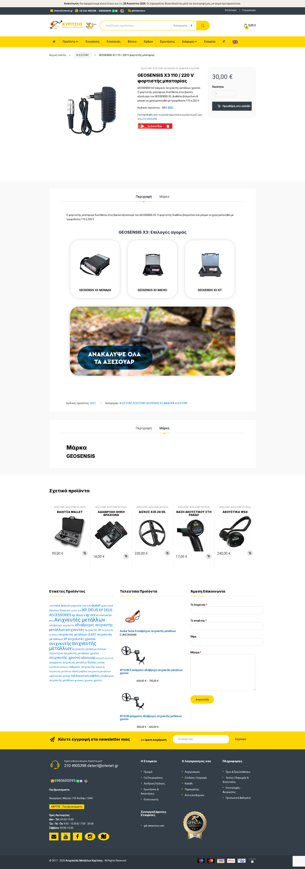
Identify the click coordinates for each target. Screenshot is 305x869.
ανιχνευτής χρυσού (64, 657)
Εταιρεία (209, 41)
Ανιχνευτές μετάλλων (79, 620)
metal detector (62, 605)
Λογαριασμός (249, 10)
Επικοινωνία (151, 799)
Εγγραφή (202, 777)
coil (51, 605)
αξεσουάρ (88, 658)
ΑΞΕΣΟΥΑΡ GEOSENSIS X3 (165, 68)
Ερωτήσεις (167, 41)
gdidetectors (138, 10)
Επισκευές (114, 41)
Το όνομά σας (198, 604)
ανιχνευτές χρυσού (81, 639)
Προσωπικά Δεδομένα (238, 797)
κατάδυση (54, 667)
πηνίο (75, 671)
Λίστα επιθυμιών (194, 795)
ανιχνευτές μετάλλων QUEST (77, 634)
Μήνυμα (195, 652)
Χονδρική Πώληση (154, 783)
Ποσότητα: (218, 86)
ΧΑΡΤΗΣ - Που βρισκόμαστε (66, 806)
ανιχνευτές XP (93, 630)
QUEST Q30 (76, 611)
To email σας (198, 620)
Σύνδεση (190, 777)
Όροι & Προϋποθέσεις (238, 772)
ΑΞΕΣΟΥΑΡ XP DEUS (75, 507)
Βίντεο (132, 41)
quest (96, 605)
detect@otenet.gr (63, 10)
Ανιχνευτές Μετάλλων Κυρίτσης (84, 860)
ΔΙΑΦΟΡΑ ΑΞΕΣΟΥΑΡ (189, 68)
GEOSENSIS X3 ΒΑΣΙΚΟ (152, 290)
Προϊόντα (70, 41)
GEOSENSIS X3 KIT (210, 290)
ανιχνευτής (60, 643)
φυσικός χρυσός (83, 680)
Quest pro (64, 610)
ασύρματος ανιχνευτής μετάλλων (68, 662)
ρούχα (66, 675)
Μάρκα (164, 196)
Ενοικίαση (92, 41)
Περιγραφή (144, 196)
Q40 (89, 606)
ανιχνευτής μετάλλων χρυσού (81, 653)
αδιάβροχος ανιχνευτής (61, 625)
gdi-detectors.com (154, 825)
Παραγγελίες (192, 789)
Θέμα (193, 636)
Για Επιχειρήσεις (153, 777)
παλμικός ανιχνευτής (82, 666)
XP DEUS (90, 610)
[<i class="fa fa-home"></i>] (54, 41)
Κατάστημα (231, 10)
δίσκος (92, 662)
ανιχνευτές (74, 630)
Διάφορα (189, 41)
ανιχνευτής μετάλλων (72, 645)
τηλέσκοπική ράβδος (85, 675)
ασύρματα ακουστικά (104, 658)
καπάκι (101, 662)
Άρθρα (148, 41)
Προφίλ (148, 772)
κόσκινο (64, 667)
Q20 (84, 606)
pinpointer (76, 605)
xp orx (90, 615)
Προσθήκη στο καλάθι (236, 106)
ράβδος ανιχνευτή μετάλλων (95, 671)
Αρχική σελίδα (57, 55)
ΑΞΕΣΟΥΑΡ (82, 55)
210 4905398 (149, 119)
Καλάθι (189, 783)
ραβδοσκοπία (55, 676)
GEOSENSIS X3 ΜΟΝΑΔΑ (95, 290)
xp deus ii (78, 615)
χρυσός (98, 680)
